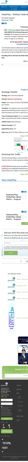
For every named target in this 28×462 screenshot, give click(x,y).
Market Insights (14, 6)
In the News (14, 9)
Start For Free (20, 416)
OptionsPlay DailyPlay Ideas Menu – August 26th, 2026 (13, 218)
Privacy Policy (4, 410)
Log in (18, 420)
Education (4, 6)
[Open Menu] (26, 2)
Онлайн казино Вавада (22, 285)
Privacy (16, 458)
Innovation (24, 6)
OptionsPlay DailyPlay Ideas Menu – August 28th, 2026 (13, 198)
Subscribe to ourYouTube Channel (6, 431)
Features (19, 385)
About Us (19, 389)
